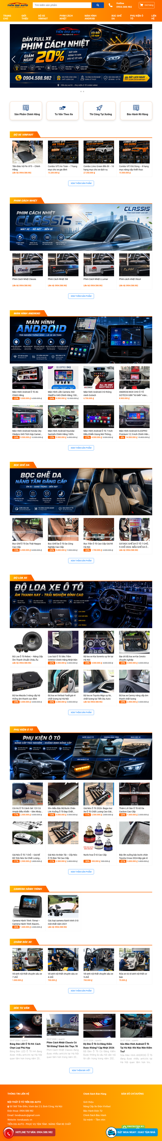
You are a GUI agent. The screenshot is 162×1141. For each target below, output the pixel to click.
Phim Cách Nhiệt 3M (58, 279)
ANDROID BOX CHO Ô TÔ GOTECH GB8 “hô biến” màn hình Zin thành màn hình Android (132, 394)
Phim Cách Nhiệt (66, 17)
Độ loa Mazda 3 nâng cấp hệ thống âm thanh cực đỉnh (26, 697)
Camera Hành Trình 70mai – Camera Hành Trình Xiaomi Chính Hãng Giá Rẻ (26, 922)
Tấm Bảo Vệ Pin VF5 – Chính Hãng (26, 168)
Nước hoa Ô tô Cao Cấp (95, 855)
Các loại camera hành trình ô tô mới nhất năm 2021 (63, 922)
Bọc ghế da (117, 17)
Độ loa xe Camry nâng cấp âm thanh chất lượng (133, 697)
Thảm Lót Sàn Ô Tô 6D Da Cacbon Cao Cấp (131, 810)
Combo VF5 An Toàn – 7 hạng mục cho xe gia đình (62, 168)
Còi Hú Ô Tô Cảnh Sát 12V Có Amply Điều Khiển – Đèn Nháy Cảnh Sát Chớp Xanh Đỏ (26, 810)
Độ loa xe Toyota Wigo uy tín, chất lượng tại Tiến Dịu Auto (97, 697)
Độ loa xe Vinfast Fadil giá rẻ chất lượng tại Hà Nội (61, 697)
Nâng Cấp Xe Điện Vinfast (97, 1106)
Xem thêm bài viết (81, 1070)
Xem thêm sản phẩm (81, 183)
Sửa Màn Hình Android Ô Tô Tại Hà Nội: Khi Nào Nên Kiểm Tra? (136, 1048)
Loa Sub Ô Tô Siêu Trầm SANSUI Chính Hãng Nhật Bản (62, 658)
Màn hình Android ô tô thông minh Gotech (98, 393)
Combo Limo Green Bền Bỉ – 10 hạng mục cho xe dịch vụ (99, 168)
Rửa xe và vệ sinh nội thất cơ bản (133, 975)
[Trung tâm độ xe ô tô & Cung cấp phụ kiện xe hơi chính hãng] (17, 5)
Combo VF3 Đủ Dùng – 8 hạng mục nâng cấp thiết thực (134, 168)
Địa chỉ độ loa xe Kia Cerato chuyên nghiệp (132, 658)
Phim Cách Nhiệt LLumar (96, 279)
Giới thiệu (25, 17)
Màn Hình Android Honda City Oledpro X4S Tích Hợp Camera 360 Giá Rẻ (27, 433)
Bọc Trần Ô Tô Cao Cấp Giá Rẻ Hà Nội (98, 545)
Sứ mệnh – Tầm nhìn (94, 1119)
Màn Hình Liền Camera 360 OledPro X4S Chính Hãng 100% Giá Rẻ (63, 394)
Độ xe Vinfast (43, 17)
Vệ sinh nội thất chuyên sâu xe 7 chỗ (27, 975)
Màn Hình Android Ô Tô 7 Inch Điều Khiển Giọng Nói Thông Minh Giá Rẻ (98, 433)
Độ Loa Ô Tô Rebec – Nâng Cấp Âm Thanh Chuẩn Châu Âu (27, 658)
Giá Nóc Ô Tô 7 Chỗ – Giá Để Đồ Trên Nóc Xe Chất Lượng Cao (26, 857)
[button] (148, 59)
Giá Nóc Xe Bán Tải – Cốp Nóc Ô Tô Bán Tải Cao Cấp (62, 856)
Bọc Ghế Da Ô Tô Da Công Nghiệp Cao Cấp (60, 545)
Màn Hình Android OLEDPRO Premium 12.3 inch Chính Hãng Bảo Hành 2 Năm (134, 433)
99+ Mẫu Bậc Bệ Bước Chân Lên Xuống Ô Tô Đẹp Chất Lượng (61, 810)
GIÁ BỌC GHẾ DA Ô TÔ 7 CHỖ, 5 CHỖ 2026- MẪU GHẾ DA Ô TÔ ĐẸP (133, 545)
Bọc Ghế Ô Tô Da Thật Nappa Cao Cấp (26, 545)
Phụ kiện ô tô (136, 17)
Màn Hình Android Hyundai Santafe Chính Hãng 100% (61, 432)
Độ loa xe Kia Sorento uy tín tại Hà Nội (98, 658)
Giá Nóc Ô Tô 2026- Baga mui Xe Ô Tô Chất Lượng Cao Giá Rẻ (98, 810)
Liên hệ (153, 17)
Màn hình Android (91, 17)
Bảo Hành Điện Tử (92, 1110)
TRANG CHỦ (7, 17)
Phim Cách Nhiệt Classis (24, 279)
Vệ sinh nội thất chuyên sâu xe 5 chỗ (98, 975)
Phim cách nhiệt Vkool (130, 279)
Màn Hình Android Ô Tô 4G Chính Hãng (25, 393)
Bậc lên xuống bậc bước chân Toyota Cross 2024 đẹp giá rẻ (133, 856)
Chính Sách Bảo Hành (94, 1115)
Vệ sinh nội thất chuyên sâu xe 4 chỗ (63, 975)
